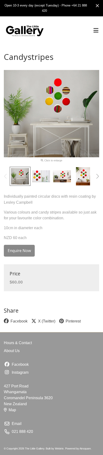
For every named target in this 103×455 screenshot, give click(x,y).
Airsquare (85, 448)
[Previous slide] (5, 176)
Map (12, 410)
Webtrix (59, 448)
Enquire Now (19, 250)
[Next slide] (97, 176)
